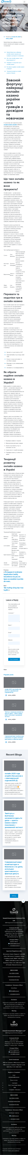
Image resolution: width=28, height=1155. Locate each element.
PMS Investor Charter (19, 1062)
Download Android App (14, 976)
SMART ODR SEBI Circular (12, 960)
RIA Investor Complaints (14, 956)
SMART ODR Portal (19, 958)
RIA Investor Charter (8, 954)
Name (10, 625)
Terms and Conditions (13, 1150)
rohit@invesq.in (15, 1116)
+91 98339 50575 (15, 945)
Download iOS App (14, 979)
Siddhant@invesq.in (15, 943)
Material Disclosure (17, 965)
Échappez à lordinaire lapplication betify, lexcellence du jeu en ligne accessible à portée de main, (13, 576)
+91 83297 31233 (14, 1119)
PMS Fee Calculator (8, 1062)
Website (10, 640)
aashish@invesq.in (14, 1052)
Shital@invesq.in (15, 991)
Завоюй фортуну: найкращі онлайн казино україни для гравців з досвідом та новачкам (15, 54)
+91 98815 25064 (14, 1054)
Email (10, 632)
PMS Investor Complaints (9, 1065)
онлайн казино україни (10, 124)
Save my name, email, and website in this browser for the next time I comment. (13, 652)
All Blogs (14, 896)
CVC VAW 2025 (17, 962)
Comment (11, 613)
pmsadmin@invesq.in (14, 1077)
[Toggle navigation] (24, 1)
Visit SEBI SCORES (14, 973)
